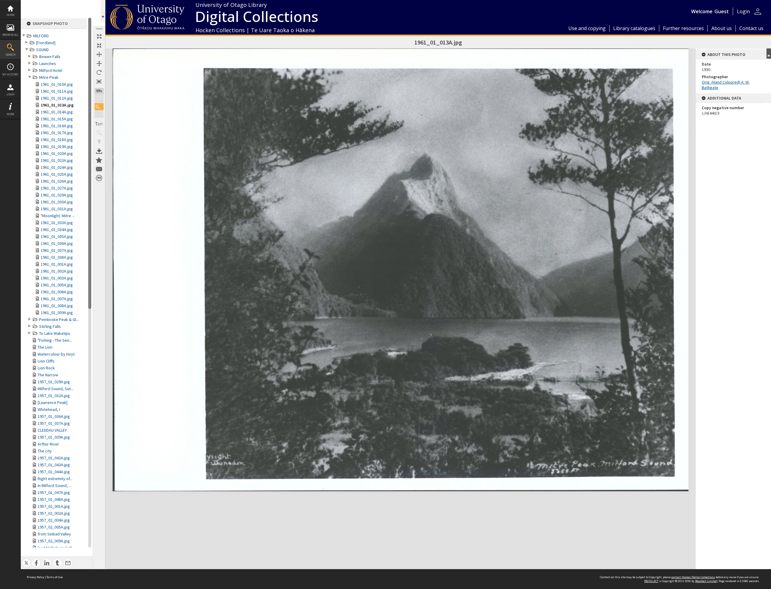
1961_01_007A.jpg (57, 298)
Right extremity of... (55, 478)
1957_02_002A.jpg (54, 513)
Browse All (10, 35)
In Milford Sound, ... (54, 485)
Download (99, 151)
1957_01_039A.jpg (54, 437)
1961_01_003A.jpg (57, 278)
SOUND (42, 49)
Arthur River (48, 444)
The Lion (45, 347)
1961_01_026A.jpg (57, 181)
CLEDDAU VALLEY (52, 430)
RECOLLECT (651, 581)
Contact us (751, 28)
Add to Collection (99, 160)
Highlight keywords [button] (99, 141)
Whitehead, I (49, 409)
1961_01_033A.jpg (57, 222)
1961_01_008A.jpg (57, 305)
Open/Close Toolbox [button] (103, 11)
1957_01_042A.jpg (54, 458)
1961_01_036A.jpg (57, 243)
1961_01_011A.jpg (57, 91)
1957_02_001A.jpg (54, 506)
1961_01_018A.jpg (57, 139)
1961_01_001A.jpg (57, 264)
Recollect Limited (706, 581)
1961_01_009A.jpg (57, 312)
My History (10, 74)
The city (45, 451)
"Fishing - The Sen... (55, 340)
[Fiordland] (45, 42)
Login (10, 94)
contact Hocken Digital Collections (693, 577)
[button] (99, 106)
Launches (47, 63)
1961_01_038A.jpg (57, 257)
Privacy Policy (35, 577)
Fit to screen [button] (99, 45)
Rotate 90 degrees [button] (99, 72)
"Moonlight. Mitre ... (58, 215)
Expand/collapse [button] (768, 53)
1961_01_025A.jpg (57, 174)
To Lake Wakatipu (54, 333)
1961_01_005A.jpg (57, 285)
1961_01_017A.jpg (57, 132)
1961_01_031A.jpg (57, 208)
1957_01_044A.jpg (54, 471)
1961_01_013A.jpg (57, 105)
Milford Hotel (50, 70)
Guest (721, 11)
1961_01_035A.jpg (57, 236)
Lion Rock (46, 368)
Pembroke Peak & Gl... (59, 319)
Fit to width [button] (99, 54)
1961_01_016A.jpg (57, 125)
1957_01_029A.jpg (54, 381)
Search (10, 55)
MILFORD (41, 36)
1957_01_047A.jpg (54, 492)
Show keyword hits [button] (99, 132)
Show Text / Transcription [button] (99, 123)
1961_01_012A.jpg (57, 98)
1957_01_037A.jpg (54, 423)
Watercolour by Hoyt (56, 354)
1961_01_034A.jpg (57, 229)
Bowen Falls (50, 56)
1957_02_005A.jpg (54, 527)
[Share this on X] (26, 560)
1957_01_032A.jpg (54, 395)
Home (10, 15)
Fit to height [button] (99, 63)
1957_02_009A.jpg (54, 541)
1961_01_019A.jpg (57, 146)
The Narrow (48, 375)
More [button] (10, 114)
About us (721, 28)
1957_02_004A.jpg (54, 520)
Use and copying (587, 28)
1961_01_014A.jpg (57, 112)
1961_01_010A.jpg (57, 84)
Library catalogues (634, 28)
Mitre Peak (48, 77)
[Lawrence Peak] (52, 402)
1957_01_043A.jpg (54, 464)
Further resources (683, 28)
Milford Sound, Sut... (55, 388)
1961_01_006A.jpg (57, 291)
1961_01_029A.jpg (57, 195)
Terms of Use (54, 577)
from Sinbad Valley (54, 534)
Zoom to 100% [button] (99, 81)
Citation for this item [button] (99, 178)
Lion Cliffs (46, 361)
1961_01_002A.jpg (57, 271)
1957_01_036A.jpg (54, 416)
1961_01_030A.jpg (57, 202)
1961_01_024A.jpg (57, 167)
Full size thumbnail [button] (99, 36)
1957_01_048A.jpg (54, 499)
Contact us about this (99, 169)
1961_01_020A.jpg (57, 153)
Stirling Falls (50, 326)
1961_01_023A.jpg (57, 160)
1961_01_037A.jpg (57, 250)
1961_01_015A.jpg (57, 119)
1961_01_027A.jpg (57, 188)
